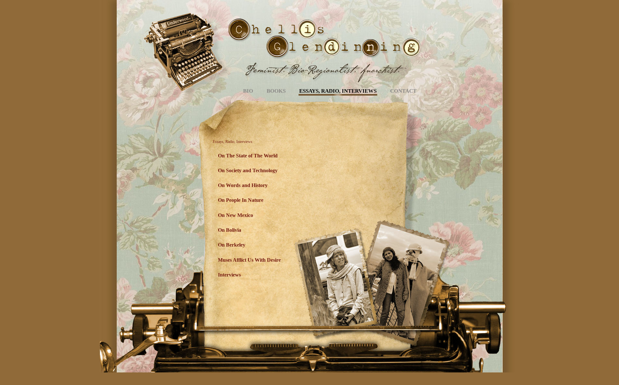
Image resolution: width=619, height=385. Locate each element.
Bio (248, 91)
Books (276, 91)
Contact (403, 91)
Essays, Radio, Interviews (338, 91)
